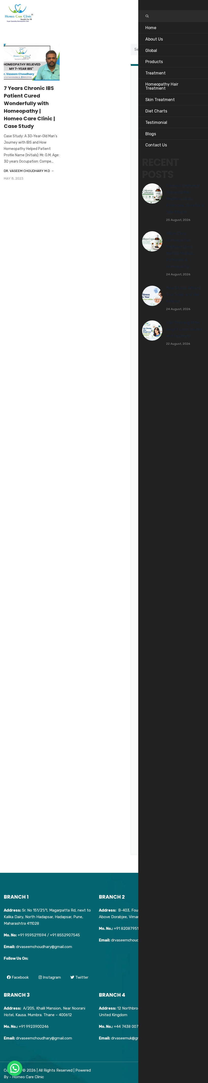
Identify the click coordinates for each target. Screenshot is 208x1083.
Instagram (51, 977)
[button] (14, 1068)
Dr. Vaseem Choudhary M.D (27, 171)
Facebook (20, 977)
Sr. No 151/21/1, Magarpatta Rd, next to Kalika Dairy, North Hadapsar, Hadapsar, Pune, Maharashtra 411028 (47, 917)
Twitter (81, 977)
